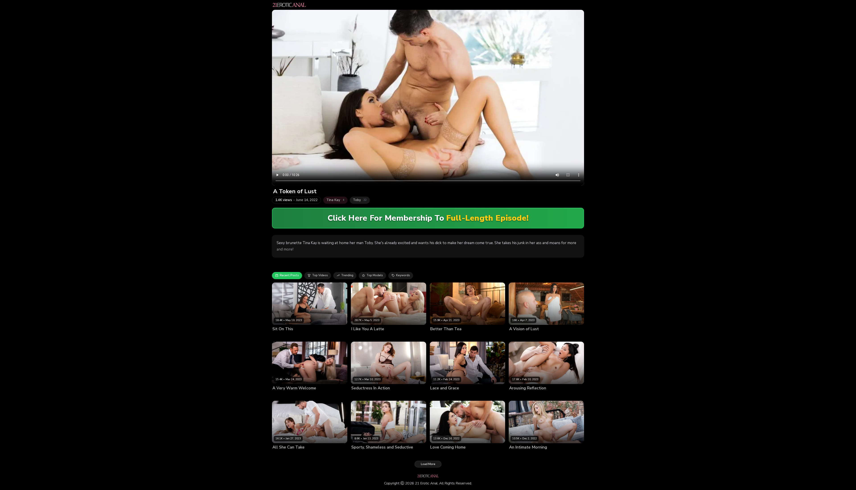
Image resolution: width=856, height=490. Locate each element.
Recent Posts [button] (289, 275)
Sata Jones (359, 396)
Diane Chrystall (283, 396)
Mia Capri (436, 336)
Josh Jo (369, 336)
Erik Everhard (305, 396)
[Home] (289, 5)
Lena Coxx (516, 336)
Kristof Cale (298, 455)
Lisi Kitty (357, 336)
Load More (428, 464)
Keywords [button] (403, 275)
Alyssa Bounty (440, 455)
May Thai (515, 396)
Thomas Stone (535, 336)
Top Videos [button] (320, 275)
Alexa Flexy (359, 455)
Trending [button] (347, 275)
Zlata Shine (280, 455)
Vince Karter (461, 455)
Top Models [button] (374, 275)
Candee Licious (520, 455)
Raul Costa (531, 396)
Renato (291, 336)
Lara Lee (278, 336)
